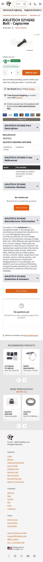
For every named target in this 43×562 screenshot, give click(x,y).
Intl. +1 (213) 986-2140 (15, 542)
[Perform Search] (24, 4)
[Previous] (18, 380)
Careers (10, 499)
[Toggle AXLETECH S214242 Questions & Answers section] (37, 278)
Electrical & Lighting (12, 10)
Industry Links (12, 472)
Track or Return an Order (17, 533)
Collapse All (21, 119)
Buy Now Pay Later (14, 479)
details (19, 97)
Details (32, 89)
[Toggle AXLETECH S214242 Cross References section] (37, 159)
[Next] (24, 380)
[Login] (30, 4)
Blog (9, 496)
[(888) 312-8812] (35, 4)
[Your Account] (30, 4)
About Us (10, 493)
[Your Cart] (40, 4)
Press (9, 505)
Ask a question (21, 291)
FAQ (8, 502)
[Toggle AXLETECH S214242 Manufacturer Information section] (37, 220)
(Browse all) (21, 392)
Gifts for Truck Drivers (15, 482)
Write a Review (21, 28)
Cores (9, 456)
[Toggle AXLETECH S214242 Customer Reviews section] (37, 186)
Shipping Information (15, 463)
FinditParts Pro (13, 469)
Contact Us (11, 509)
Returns (10, 459)
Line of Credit (12, 466)
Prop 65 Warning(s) (31, 335)
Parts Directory (13, 475)
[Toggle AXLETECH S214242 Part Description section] (37, 127)
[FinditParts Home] (9, 4)
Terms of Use (12, 520)
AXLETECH (7, 138)
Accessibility (12, 526)
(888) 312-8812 (12, 539)
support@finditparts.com (17, 536)
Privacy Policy (12, 523)
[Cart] (40, 4)
